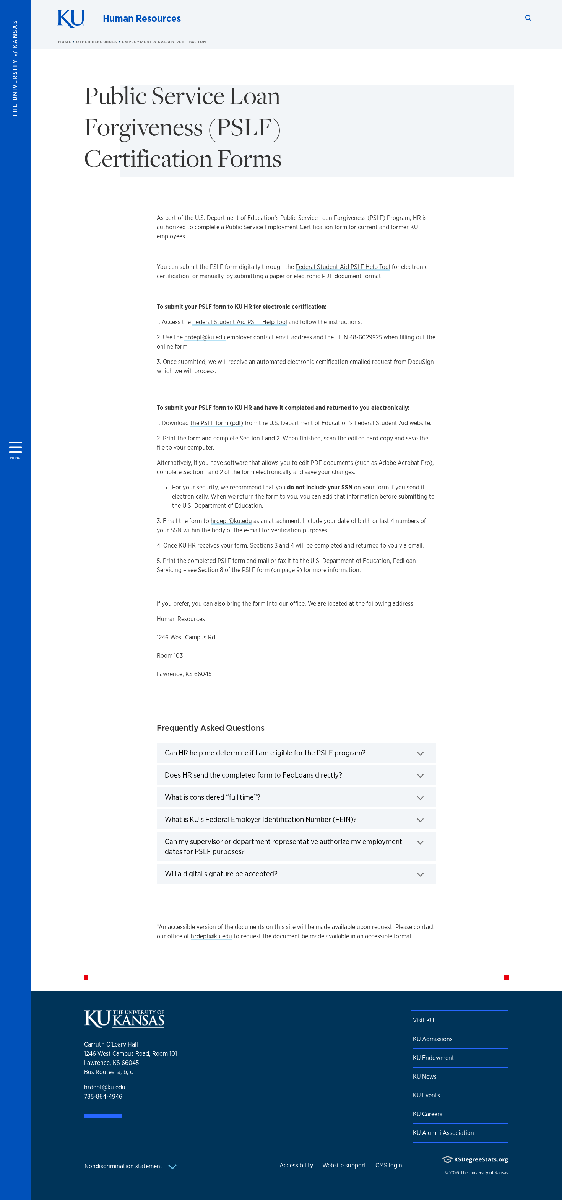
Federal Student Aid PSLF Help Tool (343, 267)
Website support (344, 1165)
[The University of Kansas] (124, 1025)
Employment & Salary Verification (164, 41)
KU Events (426, 1095)
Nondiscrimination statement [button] (124, 1166)
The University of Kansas (484, 1173)
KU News (425, 1077)
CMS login (388, 1165)
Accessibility (296, 1165)
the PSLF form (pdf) (216, 423)
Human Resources (142, 18)
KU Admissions (433, 1039)
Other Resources (97, 41)
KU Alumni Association (443, 1133)
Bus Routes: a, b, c (108, 1072)
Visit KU (423, 1020)
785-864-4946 (103, 1096)
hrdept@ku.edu (205, 337)
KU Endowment (433, 1058)
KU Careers (427, 1114)
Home (65, 41)
